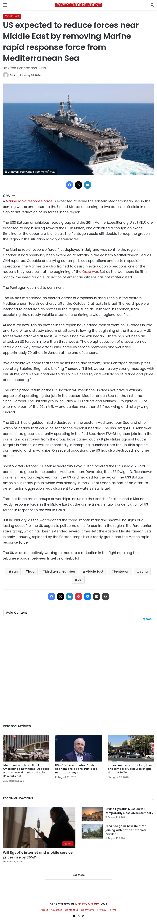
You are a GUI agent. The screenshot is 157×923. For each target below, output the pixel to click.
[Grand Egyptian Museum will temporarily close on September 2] (92, 814)
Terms (112, 910)
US (80, 580)
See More (79, 875)
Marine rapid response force (29, 201)
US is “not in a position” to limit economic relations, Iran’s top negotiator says (77, 768)
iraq (31, 571)
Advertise (56, 910)
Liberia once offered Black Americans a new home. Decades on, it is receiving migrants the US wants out (26, 770)
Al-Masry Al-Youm (87, 904)
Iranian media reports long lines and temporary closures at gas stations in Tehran (130, 768)
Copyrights (88, 910)
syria (144, 571)
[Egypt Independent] (78, 5)
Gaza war (90, 271)
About (44, 910)
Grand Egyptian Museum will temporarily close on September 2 (129, 811)
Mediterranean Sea (60, 571)
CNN (12, 75)
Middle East (12, 16)
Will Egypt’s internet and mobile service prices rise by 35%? (38, 855)
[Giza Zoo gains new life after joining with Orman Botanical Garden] (92, 831)
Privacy (101, 910)
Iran (14, 571)
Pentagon (121, 571)
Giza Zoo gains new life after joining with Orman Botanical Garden (125, 830)
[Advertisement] (78, 672)
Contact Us (71, 910)
